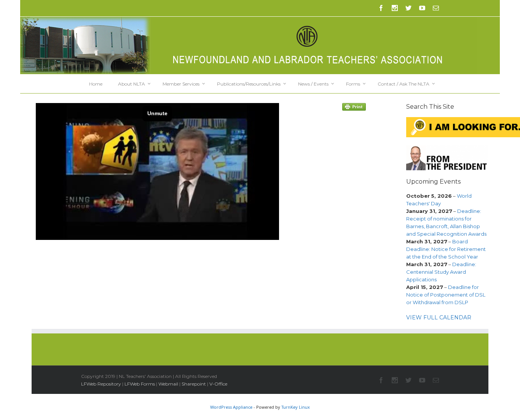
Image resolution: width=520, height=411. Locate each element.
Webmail (168, 384)
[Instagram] (395, 8)
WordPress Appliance (231, 407)
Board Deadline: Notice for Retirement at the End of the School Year (446, 249)
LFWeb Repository (101, 384)
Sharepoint (194, 384)
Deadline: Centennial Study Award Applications (441, 271)
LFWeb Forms (139, 384)
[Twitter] (408, 8)
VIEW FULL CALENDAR (438, 317)
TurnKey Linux (295, 407)
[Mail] (436, 8)
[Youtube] (422, 8)
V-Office (218, 384)
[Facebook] (381, 8)
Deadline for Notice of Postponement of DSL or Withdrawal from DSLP (445, 294)
